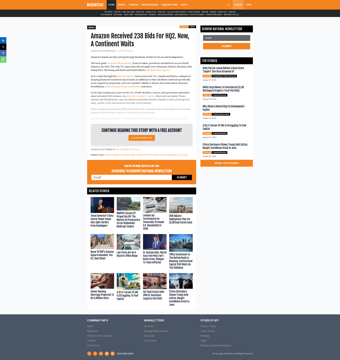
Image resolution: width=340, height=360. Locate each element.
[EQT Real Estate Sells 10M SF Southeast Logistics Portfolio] (155, 290)
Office (192, 27)
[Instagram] (107, 354)
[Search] (229, 5)
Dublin (213, 12)
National (118, 15)
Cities (111, 5)
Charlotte (151, 12)
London (232, 12)
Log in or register (141, 138)
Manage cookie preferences (215, 345)
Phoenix (152, 15)
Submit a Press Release (100, 335)
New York (128, 15)
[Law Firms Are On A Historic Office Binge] (128, 252)
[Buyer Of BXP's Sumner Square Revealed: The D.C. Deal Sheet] (102, 252)
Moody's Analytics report (140, 96)
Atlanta (109, 12)
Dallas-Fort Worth (176, 12)
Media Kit (92, 331)
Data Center (194, 12)
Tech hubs (183, 155)
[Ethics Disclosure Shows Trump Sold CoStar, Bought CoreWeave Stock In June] (181, 290)
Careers (133, 5)
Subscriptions (170, 5)
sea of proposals (126, 76)
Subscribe (149, 335)
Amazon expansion (113, 155)
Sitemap (204, 335)
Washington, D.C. (232, 15)
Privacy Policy (208, 326)
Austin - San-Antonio (124, 12)
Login (248, 5)
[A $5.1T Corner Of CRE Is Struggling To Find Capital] (128, 290)
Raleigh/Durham (165, 15)
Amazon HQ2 (129, 155)
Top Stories (150, 340)
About (184, 5)
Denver (205, 12)
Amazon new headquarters (165, 155)
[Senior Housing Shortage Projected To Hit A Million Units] (102, 290)
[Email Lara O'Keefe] (132, 51)
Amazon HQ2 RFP (144, 155)
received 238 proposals (119, 63)
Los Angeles (106, 15)
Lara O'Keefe (124, 51)
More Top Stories (227, 163)
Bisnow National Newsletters (222, 29)
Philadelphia (141, 15)
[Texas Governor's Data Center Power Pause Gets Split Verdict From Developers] (102, 214)
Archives (148, 326)
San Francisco (181, 15)
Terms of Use (207, 331)
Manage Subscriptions (156, 331)
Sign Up (238, 5)
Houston (222, 12)
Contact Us (93, 345)
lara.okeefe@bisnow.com (127, 149)
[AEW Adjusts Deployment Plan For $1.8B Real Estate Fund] (181, 214)
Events (122, 5)
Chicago (162, 12)
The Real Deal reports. (158, 70)
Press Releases (149, 5)
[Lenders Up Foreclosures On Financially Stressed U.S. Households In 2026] (155, 214)
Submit (182, 177)
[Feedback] (112, 354)
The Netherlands (214, 15)
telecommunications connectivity (123, 86)
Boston (140, 12)
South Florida (197, 15)
